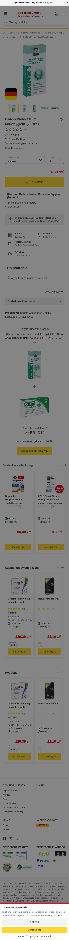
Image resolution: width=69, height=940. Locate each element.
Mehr (60, 915)
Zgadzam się (34, 929)
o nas (21, 936)
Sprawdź (49, 3)
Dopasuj (34, 921)
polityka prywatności (40, 936)
